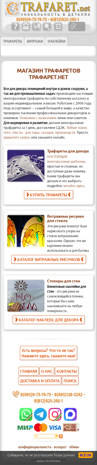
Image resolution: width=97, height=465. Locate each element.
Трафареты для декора (68, 151)
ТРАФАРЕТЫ (12, 41)
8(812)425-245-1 (64, 19)
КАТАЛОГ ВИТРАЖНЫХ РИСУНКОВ (48, 259)
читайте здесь (73, 185)
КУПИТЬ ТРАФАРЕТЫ (48, 194)
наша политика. (48, 460)
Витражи (35, 41)
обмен (74, 446)
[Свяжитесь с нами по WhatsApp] (26, 419)
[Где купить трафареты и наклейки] (25, 30)
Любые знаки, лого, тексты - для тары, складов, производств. (45, 130)
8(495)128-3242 (68, 394)
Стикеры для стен (63, 281)
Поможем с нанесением (38, 117)
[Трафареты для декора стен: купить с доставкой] (36, 30)
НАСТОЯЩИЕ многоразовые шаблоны (66, 159)
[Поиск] (46, 30)
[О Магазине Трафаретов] (15, 30)
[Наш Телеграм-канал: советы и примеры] (40, 419)
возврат (60, 446)
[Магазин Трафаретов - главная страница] (48, 14)
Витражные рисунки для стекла (65, 218)
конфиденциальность (34, 446)
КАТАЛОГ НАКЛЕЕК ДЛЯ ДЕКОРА (49, 319)
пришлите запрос (17, 137)
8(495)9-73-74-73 (31, 19)
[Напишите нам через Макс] (70, 419)
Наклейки (56, 41)
